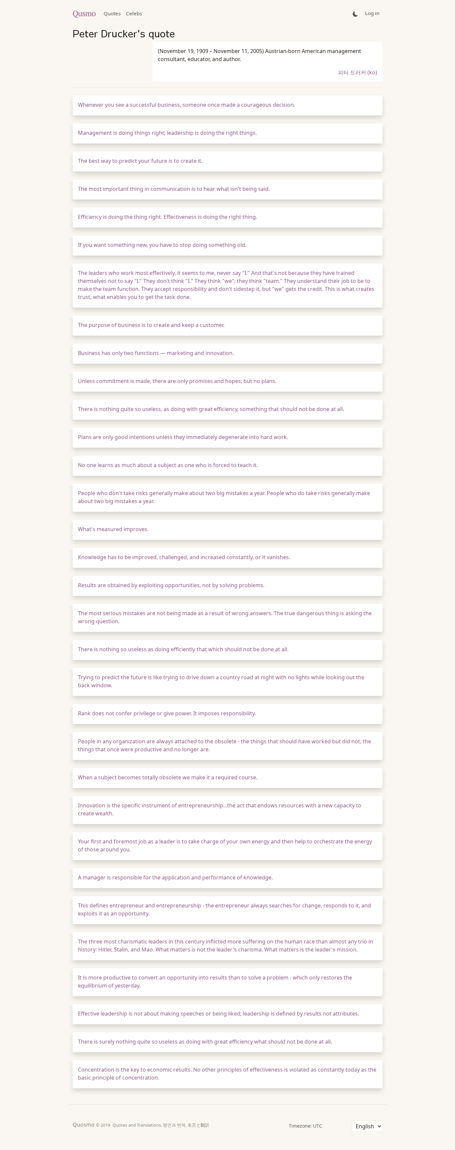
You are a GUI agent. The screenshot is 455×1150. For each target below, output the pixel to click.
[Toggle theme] (355, 13)
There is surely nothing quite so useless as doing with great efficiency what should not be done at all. (205, 1041)
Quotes (112, 13)
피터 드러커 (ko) (357, 72)
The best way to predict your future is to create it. (140, 160)
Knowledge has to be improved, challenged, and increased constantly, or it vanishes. (184, 557)
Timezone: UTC (305, 1126)
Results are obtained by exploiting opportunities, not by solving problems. (171, 585)
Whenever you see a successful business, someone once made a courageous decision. (186, 104)
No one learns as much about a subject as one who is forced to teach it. (168, 465)
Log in (372, 13)
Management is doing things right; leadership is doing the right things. (167, 132)
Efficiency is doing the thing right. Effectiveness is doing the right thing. (167, 217)
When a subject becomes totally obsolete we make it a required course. (167, 777)
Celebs (134, 13)
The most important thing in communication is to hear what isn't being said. (174, 189)
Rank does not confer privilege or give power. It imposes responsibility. (167, 713)
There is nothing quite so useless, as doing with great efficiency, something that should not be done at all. (211, 409)
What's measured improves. (113, 529)
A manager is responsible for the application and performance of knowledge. (175, 877)
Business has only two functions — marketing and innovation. (156, 353)
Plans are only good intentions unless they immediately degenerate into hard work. (183, 437)
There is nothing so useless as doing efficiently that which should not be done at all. (183, 649)
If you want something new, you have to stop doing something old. (162, 245)
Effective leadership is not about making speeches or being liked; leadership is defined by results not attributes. (218, 1013)
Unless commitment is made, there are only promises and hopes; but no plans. (177, 381)
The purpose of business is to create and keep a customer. (151, 325)
